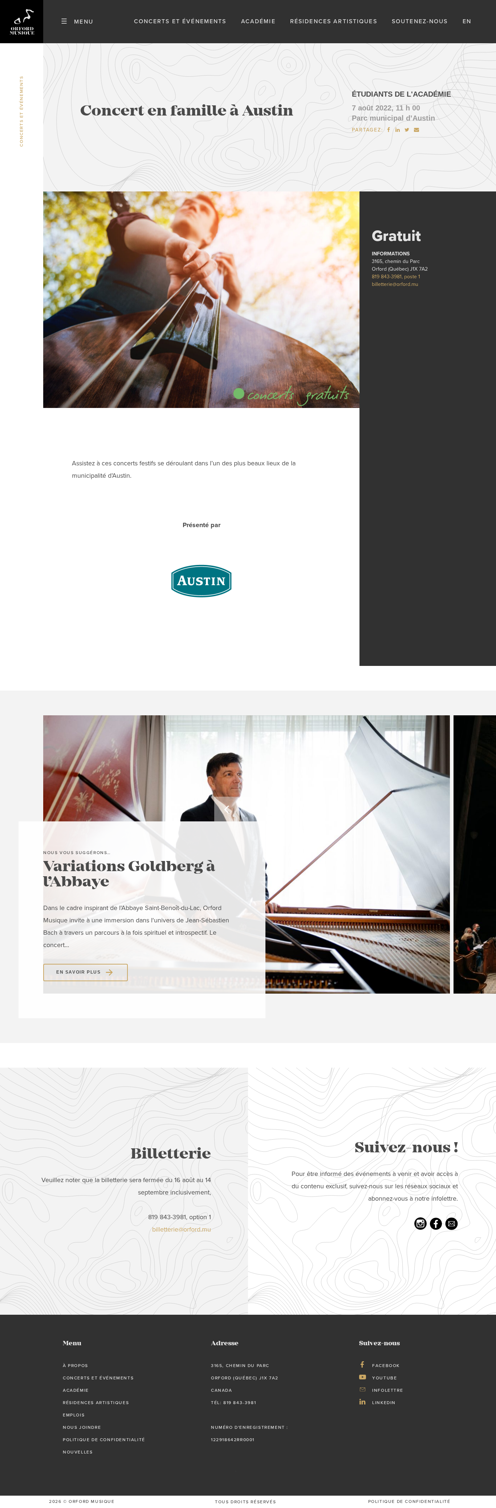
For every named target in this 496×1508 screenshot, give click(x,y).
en (467, 21)
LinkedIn (384, 1402)
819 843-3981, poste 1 (396, 277)
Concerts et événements (180, 21)
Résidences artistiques (333, 21)
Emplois (74, 1415)
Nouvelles (78, 1452)
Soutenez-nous (420, 21)
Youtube (384, 1377)
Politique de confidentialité (104, 1439)
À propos (75, 1365)
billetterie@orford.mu (395, 284)
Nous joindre (82, 1427)
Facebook (386, 1365)
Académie (258, 21)
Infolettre (387, 1390)
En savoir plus (78, 972)
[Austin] (201, 580)
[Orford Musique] (21, 21)
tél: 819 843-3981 (233, 1402)
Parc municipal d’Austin (393, 118)
